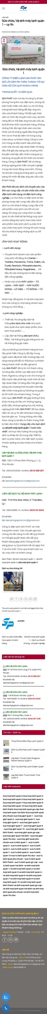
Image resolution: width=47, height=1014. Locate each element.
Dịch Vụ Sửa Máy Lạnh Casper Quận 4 (28, 751)
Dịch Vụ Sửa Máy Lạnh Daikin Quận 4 (27, 768)
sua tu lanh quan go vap (26, 862)
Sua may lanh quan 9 (33, 803)
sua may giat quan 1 (23, 816)
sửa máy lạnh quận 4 (28, 562)
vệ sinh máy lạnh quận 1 (17, 428)
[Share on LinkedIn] (35, 599)
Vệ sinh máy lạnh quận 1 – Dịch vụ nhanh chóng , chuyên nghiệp (34, 640)
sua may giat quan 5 (29, 822)
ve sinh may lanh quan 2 (21, 869)
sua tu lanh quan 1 (18, 842)
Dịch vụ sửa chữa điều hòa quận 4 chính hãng (12, 640)
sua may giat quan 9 (33, 826)
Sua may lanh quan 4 (13, 799)
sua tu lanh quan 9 (19, 852)
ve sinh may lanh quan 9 (21, 879)
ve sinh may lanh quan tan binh (17, 889)
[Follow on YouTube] (16, 939)
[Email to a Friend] (26, 599)
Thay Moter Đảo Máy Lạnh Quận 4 (27, 741)
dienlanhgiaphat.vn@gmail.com (18, 705)
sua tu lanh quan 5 (19, 849)
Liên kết (5, 17)
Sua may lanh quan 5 (33, 799)
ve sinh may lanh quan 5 (14, 875)
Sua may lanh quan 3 (33, 796)
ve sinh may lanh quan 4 (30, 872)
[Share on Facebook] (16, 599)
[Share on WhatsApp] (12, 599)
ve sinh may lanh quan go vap (28, 885)
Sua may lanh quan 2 (13, 796)
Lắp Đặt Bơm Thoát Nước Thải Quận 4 (25, 776)
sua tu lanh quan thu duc (23, 856)
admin (26, 32)
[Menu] (3, 8)
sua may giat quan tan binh (16, 836)
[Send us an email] (10, 939)
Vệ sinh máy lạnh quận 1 (23, 559)
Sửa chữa (39, 608)
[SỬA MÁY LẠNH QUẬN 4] (23, 8)
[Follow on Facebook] (4, 939)
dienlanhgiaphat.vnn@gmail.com (18, 683)
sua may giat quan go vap (27, 832)
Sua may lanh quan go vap (26, 809)
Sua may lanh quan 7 (13, 803)
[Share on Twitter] (21, 599)
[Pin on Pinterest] (30, 599)
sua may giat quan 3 (25, 819)
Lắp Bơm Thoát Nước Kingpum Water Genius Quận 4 (25, 759)
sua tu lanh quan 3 (19, 846)
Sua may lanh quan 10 (13, 806)
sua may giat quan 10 (14, 829)
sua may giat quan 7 (12, 826)
